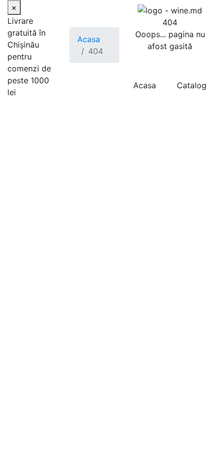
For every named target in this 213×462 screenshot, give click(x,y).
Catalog (192, 85)
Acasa (88, 39)
